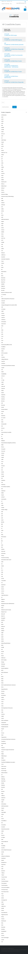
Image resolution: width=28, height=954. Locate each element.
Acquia (2, 142)
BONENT (3, 284)
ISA (1, 563)
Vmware (2, 918)
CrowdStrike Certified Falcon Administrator (11, 77)
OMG (2, 712)
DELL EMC (3, 405)
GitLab (2, 474)
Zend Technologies (5, 937)
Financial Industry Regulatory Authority (8, 442)
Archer (2, 227)
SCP (2, 816)
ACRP (2, 144)
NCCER (2, 651)
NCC (2, 649)
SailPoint (3, 795)
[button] (26, 7)
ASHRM (2, 242)
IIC (1, 543)
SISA (2, 833)
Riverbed (3, 787)
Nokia (2, 682)
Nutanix (2, 693)
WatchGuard (3, 920)
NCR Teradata (3, 659)
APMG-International (5, 219)
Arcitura (2, 229)
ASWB (2, 248)
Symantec (3, 870)
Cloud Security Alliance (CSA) (6, 344)
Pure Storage (3, 770)
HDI (2, 488)
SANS (2, 801)
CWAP (2, 382)
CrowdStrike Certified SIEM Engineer (13, 40)
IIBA (2, 540)
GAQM (2, 457)
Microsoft (3, 614)
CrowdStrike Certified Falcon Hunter (13, 61)
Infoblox (2, 549)
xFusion (2, 935)
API (1, 213)
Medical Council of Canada (6, 609)
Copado (2, 367)
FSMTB (2, 455)
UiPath (2, 897)
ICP (1, 532)
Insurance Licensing (5, 557)
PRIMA (2, 753)
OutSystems (3, 722)
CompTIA (3, 361)
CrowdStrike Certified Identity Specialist (13, 44)
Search (14, 107)
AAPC (2, 123)
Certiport (3, 315)
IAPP (2, 515)
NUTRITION (3, 695)
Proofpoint (3, 760)
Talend (2, 875)
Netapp (2, 662)
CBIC (2, 307)
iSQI (2, 576)
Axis (2, 265)
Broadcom (3, 288)
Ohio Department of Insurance (7, 707)
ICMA (2, 530)
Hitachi (2, 495)
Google (2, 476)
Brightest (3, 286)
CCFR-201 (6, 81)
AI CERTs (3, 173)
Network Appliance (4, 668)
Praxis (2, 751)
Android (2, 202)
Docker (2, 411)
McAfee (2, 605)
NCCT (2, 653)
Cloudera (3, 348)
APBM (2, 208)
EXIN (2, 434)
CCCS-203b (7, 54)
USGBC (2, 904)
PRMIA (2, 758)
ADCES (2, 150)
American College (4, 194)
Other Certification (4, 720)
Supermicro (3, 864)
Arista (2, 234)
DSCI (2, 413)
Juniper (2, 586)
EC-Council (3, 417)
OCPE (2, 703)
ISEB (2, 572)
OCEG (2, 701)
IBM (2, 524)
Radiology (3, 778)
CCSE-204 (6, 38)
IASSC (2, 520)
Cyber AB (3, 386)
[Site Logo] (10, 9)
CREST (2, 371)
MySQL (2, 628)
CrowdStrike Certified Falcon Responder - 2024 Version (14, 49)
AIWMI (2, 179)
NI (1, 674)
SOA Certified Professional (6, 849)
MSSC (2, 624)
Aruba (2, 236)
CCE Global (3, 309)
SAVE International (4, 806)
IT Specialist (3, 580)
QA (1, 774)
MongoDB (3, 618)
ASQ (2, 246)
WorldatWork (3, 931)
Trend (2, 895)
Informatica (3, 553)
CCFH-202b (7, 59)
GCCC (2, 461)
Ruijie (2, 793)
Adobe (2, 154)
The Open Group (4, 889)
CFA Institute (3, 321)
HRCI (2, 503)
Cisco (2, 336)
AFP (2, 158)
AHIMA (2, 167)
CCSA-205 (6, 34)
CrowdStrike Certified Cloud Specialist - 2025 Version (13, 55)
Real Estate (3, 781)
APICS (2, 215)
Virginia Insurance (4, 914)
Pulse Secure (3, 766)
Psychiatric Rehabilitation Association (8, 762)
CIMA (2, 330)
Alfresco (2, 183)
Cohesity (3, 357)
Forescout (3, 451)
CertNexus (3, 319)
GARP (2, 459)
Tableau (2, 872)
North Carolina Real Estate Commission (8, 685)
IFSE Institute (3, 536)
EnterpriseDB (3, 424)
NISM (2, 678)
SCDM (2, 814)
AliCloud (2, 188)
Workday (3, 929)
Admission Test (4, 152)
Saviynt (2, 808)
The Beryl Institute (4, 881)
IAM (2, 513)
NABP (2, 632)
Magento (3, 599)
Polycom (2, 747)
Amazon (2, 192)
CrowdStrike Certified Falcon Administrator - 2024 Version (11, 66)
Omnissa (3, 714)
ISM (2, 574)
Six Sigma (3, 837)
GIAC (2, 467)
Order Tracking (5, 3)
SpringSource (3, 862)
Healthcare (3, 490)
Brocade (2, 290)
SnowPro (3, 847)
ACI (1, 138)
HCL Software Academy (5, 486)
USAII (2, 902)
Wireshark (3, 927)
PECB (2, 735)
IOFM (2, 561)
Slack (2, 839)
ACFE (2, 135)
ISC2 (2, 570)
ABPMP (2, 127)
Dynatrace (3, 415)
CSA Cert (3, 376)
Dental (2, 407)
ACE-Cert (3, 133)
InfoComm (3, 551)
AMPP (2, 200)
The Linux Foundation (5, 887)
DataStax (3, 398)
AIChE (2, 175)
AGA (2, 160)
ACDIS (2, 131)
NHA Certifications (4, 672)
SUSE (2, 866)
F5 (1, 436)
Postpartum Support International (7, 749)
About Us (4, 1)
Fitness (2, 447)
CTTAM (2, 380)
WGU (2, 925)
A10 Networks (3, 115)
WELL (2, 923)
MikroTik (3, 616)
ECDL (2, 419)
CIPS (2, 332)
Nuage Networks (4, 689)
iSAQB (2, 566)
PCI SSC (2, 733)
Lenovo (2, 591)
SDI (2, 822)
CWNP (2, 384)
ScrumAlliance (3, 820)
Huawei (2, 507)
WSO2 (2, 933)
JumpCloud (3, 584)
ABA (2, 125)
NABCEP (2, 630)
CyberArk (3, 388)
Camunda (3, 300)
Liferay (2, 593)
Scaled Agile (3, 812)
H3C (2, 482)
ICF (1, 528)
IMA (2, 547)
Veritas (2, 910)
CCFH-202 (6, 70)
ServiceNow (3, 824)
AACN (2, 119)
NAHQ (2, 639)
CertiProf (3, 317)
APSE (2, 225)
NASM (2, 641)
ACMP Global (3, 140)
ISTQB (2, 578)
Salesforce (3, 797)
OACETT (2, 699)
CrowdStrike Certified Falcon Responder (14, 82)
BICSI (2, 275)
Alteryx (2, 190)
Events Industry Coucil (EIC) (6, 432)
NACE (2, 634)
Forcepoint (3, 449)
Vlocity (2, 916)
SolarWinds (3, 858)
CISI (2, 338)
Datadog (2, 396)
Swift (2, 868)
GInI (2, 469)
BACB (2, 267)
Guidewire (3, 480)
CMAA (2, 350)
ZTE (2, 941)
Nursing (2, 691)
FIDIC (2, 438)
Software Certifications (5, 856)
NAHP (2, 637)
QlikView (2, 776)
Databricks (3, 394)
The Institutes (4, 883)
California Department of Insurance (7, 298)
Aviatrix (2, 263)
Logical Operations (4, 595)
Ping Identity (3, 743)
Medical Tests (4, 611)
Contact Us (9, 1)
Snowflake (3, 845)
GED (2, 463)
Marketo (2, 601)
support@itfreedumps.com (21, 3)
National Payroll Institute (5, 643)
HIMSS (2, 492)
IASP (2, 517)
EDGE (2, 421)
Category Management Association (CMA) (9, 305)
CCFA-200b (7, 64)
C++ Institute (3, 294)
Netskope (3, 664)
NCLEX (2, 655)
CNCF (2, 355)
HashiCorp (3, 484)
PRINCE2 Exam (4, 756)
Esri (2, 430)
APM (2, 217)
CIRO (2, 334)
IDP (5, 43)
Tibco (2, 893)
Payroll (2, 728)
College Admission (4, 359)
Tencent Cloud (4, 877)
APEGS (2, 211)
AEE (2, 156)
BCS (2, 273)
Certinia (2, 313)
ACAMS (2, 129)
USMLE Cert (3, 906)
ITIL (2, 582)
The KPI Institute (4, 885)
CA (1, 296)
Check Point (3, 323)
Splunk (2, 860)
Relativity (3, 785)
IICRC (2, 545)
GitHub (2, 472)
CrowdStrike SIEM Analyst (10, 35)
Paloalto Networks (4, 726)
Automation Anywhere (5, 259)
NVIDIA (2, 697)
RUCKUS (2, 791)
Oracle (2, 718)
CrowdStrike (3, 373)
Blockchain (3, 277)
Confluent (3, 363)
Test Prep (3, 879)
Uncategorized (4, 900)
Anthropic (3, 204)
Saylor (2, 810)
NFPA (2, 670)
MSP (2, 622)
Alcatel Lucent (3, 181)
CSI (1, 378)
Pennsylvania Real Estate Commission (8, 739)
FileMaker (3, 440)
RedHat (2, 783)
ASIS (2, 244)
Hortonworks (3, 499)
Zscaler (2, 939)
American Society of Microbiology (7, 196)
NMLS (2, 680)
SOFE (2, 854)
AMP (2, 198)
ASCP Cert (3, 238)
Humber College (4, 509)
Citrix (2, 340)
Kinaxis (2, 588)
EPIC (2, 426)
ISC (1, 568)
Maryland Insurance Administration (7, 603)
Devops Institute (4, 409)
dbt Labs (2, 401)
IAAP (2, 511)
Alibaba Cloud (3, 186)
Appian (2, 221)
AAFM (2, 121)
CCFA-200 (6, 75)
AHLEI (2, 171)
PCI (1, 730)
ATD (2, 250)
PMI (2, 745)
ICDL (2, 526)
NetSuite (3, 666)
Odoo (2, 705)
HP (1, 501)
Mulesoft (3, 626)
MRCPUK (3, 620)
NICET (2, 676)
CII (1, 328)
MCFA (2, 607)
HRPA (2, 505)
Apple (2, 223)
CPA (2, 369)
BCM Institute (3, 271)
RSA (2, 789)
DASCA (2, 392)
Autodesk (3, 257)
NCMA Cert (3, 657)
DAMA (2, 390)
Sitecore (2, 835)
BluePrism (3, 282)
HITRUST (3, 497)
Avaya (2, 261)
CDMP (2, 311)
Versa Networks (4, 912)
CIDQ (2, 325)
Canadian (3, 302)
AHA (2, 165)
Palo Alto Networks (4, 724)
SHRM (2, 831)
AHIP (2, 169)
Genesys (3, 465)
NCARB (2, 647)
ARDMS (2, 231)
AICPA (2, 177)
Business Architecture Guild (6, 292)
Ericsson (2, 428)
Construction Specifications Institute (8, 365)
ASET (2, 240)
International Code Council (6, 559)
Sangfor (2, 799)
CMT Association (4, 353)
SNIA (2, 843)
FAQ (11, 3)
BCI (1, 269)
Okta (2, 710)
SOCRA (2, 852)
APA (2, 206)
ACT (2, 148)
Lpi (1, 597)
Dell (2, 403)
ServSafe (3, 826)
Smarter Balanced (4, 841)
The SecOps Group (4, 891)
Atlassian (3, 252)
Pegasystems (3, 737)
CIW (2, 342)
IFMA (2, 534)
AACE (2, 117)
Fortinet (2, 453)
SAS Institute (3, 804)
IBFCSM (2, 522)
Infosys (2, 555)
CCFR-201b (7, 48)
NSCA (2, 687)
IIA (1, 538)
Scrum (2, 818)
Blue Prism (3, 279)
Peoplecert (3, 741)
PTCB (2, 764)
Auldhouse (3, 254)
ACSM (2, 146)
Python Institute (4, 772)
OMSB (2, 716)
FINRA (2, 444)
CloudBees (3, 346)
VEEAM (2, 908)
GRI (2, 478)
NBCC (2, 645)
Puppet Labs (3, 768)
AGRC (2, 163)
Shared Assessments (5, 829)
